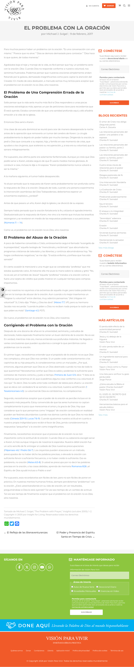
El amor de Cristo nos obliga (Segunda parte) (112, 123)
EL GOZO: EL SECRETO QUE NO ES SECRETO (112, 395)
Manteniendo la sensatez (111, 240)
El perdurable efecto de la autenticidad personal (111, 328)
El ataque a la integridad (111, 211)
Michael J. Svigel (57, 33)
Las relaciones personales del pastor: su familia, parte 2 (113, 146)
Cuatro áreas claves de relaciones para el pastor (111, 166)
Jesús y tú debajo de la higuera (110, 338)
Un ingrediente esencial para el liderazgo (113, 358)
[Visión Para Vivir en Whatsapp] (49, 567)
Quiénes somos (17, 651)
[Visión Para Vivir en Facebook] (19, 567)
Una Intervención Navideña (112, 182)
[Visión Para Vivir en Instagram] (34, 567)
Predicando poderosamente (113, 197)
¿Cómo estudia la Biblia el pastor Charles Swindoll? (111, 385)
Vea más (103, 415)
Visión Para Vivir (55, 661)
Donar (28, 651)
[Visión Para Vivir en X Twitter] (27, 567)
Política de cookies (100, 651)
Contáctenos (39, 651)
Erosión (103, 225)
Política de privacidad (81, 651)
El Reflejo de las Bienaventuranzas (26, 532)
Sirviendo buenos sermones (112, 233)
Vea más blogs (106, 247)
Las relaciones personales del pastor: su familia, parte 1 (113, 156)
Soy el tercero (106, 204)
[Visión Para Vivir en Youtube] (42, 567)
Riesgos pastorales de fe (111, 175)
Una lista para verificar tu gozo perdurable (114, 375)
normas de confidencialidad (83, 607)
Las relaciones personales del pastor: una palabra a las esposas (113, 135)
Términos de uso (116, 651)
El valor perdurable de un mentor (111, 348)
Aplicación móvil (62, 651)
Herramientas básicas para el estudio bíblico (113, 405)
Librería (50, 651)
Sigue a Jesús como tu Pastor (113, 367)
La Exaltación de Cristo (110, 189)
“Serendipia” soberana (110, 218)
